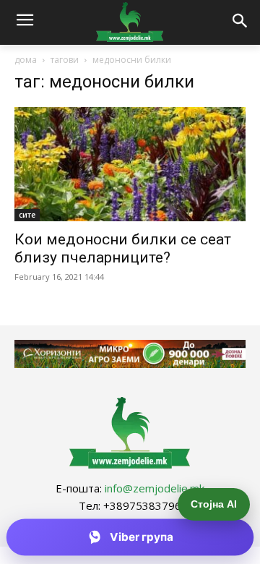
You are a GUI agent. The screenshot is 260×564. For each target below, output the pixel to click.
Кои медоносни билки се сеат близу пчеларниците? (122, 248)
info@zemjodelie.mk (154, 488)
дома (25, 60)
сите (27, 215)
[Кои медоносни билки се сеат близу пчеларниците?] (130, 164)
